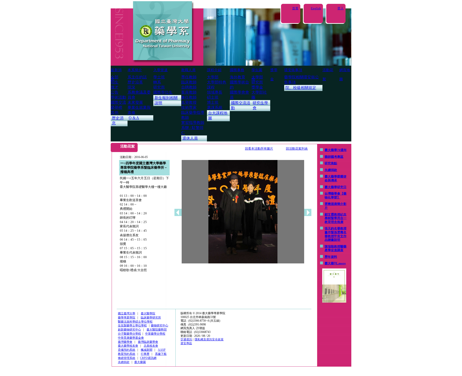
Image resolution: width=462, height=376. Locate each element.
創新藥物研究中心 (129, 329)
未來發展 (135, 102)
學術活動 (118, 97)
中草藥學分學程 (155, 333)
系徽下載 (161, 354)
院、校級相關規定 (300, 88)
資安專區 (186, 343)
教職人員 (188, 70)
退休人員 (190, 138)
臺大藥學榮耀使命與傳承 (335, 178)
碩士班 (212, 97)
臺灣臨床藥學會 (148, 342)
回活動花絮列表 (297, 148)
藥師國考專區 (334, 157)
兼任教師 (189, 97)
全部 (114, 77)
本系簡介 (135, 70)
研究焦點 (331, 163)
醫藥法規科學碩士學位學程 (135, 321)
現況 (131, 87)
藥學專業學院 (126, 317)
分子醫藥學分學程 (129, 333)
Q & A (134, 118)
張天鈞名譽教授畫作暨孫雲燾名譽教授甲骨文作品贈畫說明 (335, 234)
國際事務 (237, 70)
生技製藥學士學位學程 (132, 325)
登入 (340, 8)
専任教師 (189, 77)
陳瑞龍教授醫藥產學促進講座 (335, 248)
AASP (162, 349)
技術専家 (189, 107)
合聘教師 (189, 87)
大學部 (212, 77)
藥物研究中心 (159, 325)
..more (341, 263)
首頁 (295, 8)
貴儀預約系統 (126, 349)
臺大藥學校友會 (128, 345)
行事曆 (145, 354)
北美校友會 (151, 345)
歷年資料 (331, 257)
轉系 (157, 82)
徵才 (114, 87)
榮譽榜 (116, 107)
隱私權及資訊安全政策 (209, 339)
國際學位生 (163, 92)
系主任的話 (137, 77)
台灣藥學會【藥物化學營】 (335, 195)
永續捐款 (331, 170)
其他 (114, 112)
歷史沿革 (135, 82)
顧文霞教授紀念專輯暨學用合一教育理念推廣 (335, 218)
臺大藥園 (140, 362)
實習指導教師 (192, 123)
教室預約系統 (126, 354)
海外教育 (237, 77)
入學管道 (160, 70)
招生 (114, 82)
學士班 (159, 77)
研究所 (159, 87)
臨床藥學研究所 (151, 317)
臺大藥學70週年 (336, 150)
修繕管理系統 (126, 358)
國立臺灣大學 (126, 313)
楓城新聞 (146, 349)
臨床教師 (189, 82)
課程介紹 (214, 70)
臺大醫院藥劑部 (157, 329)
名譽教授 (189, 102)
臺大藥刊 (331, 263)
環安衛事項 (293, 70)
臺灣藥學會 (125, 342)
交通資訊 (186, 339)
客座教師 (189, 92)
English (316, 8)
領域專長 (214, 92)
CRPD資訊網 (148, 358)
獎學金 (257, 87)
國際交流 (118, 102)
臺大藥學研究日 (335, 187)
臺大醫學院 (148, 313)
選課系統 (214, 107)
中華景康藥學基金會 (131, 337)
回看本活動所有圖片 (259, 148)
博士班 (212, 102)
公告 (114, 92)
